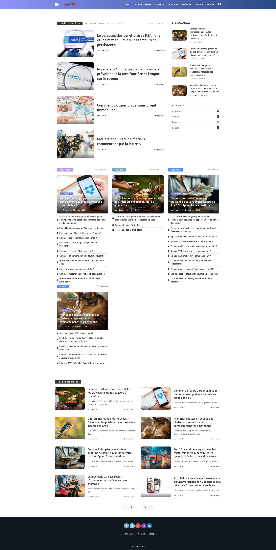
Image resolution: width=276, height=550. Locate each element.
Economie (111, 23)
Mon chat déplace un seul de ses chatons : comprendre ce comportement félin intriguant (204, 88)
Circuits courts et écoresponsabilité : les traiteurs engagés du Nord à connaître (203, 33)
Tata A (103, 116)
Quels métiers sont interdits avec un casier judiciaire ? (80, 280)
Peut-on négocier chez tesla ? (129, 229)
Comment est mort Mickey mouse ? (76, 251)
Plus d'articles (100, 170)
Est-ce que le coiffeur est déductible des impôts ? (194, 273)
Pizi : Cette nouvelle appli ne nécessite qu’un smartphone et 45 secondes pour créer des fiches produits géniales (83, 220)
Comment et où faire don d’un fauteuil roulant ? (82, 255)
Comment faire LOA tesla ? (127, 225)
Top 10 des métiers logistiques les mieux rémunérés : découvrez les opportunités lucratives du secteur (194, 220)
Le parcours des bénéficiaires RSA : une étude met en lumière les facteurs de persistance (128, 39)
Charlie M (105, 50)
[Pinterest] (138, 525)
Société (120, 23)
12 (145, 507)
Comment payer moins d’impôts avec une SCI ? (192, 269)
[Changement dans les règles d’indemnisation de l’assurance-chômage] (70, 486)
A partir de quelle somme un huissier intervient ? (193, 236)
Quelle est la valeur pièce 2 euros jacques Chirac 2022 (82, 262)
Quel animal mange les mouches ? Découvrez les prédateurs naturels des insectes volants (201, 70)
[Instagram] (143, 525)
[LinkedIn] (149, 525)
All (86, 23)
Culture (102, 23)
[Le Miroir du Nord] (70, 4)
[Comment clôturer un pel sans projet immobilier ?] (75, 110)
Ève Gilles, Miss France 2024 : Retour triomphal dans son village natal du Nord (81, 339)
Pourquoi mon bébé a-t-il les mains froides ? (80, 233)
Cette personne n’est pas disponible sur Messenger (78, 244)
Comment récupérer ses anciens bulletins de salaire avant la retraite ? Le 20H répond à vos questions (193, 201)
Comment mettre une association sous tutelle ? (82, 273)
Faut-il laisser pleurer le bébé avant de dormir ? (82, 228)
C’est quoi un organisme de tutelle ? (76, 269)
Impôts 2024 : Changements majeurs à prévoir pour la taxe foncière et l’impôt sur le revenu (128, 73)
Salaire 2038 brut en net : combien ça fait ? (190, 251)
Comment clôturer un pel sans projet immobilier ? (126, 107)
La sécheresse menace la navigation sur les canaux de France (83, 348)
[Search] (219, 4)
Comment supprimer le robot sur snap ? (78, 237)
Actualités (93, 23)
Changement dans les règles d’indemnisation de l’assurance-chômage (193, 229)
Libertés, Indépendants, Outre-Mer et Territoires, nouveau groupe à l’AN (83, 356)
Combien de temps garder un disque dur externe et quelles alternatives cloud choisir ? (203, 52)
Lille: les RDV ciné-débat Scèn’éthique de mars (81, 363)
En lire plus (158, 50)
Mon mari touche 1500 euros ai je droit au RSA (192, 241)
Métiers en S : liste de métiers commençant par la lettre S (121, 141)
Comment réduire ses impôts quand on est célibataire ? (190, 262)
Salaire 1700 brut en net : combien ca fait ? (190, 255)
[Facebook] (126, 525)
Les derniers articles (70, 23)
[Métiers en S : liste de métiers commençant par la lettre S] (75, 144)
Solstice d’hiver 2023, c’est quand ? (76, 333)
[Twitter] (132, 525)
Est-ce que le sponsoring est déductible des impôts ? (191, 280)
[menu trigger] (58, 4)
